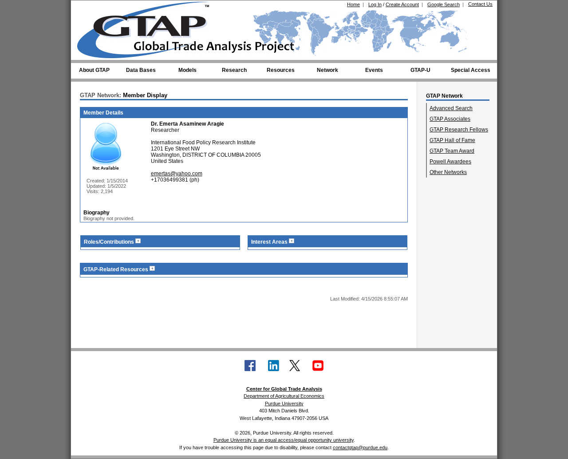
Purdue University (284, 403)
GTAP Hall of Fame (452, 140)
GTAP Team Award (452, 151)
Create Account (402, 4)
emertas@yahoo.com (176, 173)
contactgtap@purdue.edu (360, 447)
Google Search (443, 4)
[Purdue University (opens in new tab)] (90, 8)
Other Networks (448, 172)
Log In (375, 4)
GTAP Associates (450, 119)
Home (353, 4)
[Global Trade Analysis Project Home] (148, 28)
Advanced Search (451, 108)
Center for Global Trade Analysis (284, 389)
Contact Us (480, 4)
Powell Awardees (450, 161)
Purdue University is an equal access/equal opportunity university (283, 440)
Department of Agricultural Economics (284, 396)
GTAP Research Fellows (459, 130)
